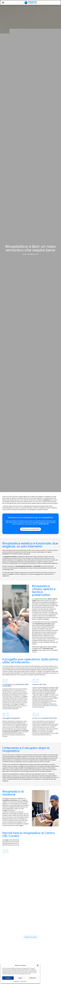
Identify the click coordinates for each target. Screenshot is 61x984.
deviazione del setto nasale (43, 899)
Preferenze (32, 978)
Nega (20, 978)
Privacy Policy (23, 981)
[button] (37, 965)
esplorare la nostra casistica (14, 908)
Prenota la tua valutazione (30, 529)
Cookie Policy (16, 981)
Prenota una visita (30, 937)
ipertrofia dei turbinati (40, 902)
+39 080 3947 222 (43, 524)
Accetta (8, 978)
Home (24, 254)
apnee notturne (45, 907)
